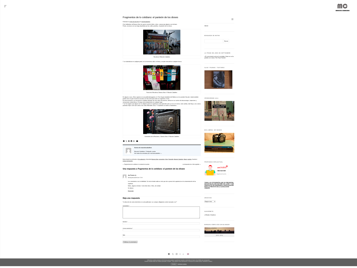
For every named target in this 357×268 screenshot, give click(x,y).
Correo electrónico (128, 228)
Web (124, 235)
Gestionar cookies (182, 264)
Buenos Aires (155, 159)
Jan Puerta (131, 175)
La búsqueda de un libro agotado (192, 164)
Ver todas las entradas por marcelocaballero (148, 153)
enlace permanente (128, 161)
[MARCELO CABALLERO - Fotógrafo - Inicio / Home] (343, 10)
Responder (131, 191)
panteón (189, 159)
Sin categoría (141, 159)
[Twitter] (172, 254)
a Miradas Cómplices (210, 215)
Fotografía (170, 159)
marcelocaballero (145, 21)
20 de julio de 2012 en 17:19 (135, 177)
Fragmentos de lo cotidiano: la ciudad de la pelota (136, 164)
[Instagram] (176, 254)
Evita (166, 159)
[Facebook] (169, 254)
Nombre (125, 221)
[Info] (180, 254)
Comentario (126, 206)
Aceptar (174, 264)
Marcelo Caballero (178, 159)
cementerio (162, 159)
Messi (185, 159)
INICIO (206, 26)
